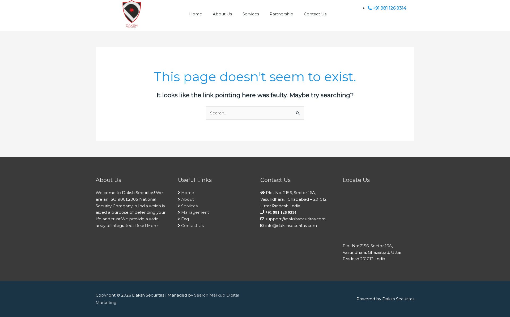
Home (195, 13)
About (187, 199)
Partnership (281, 13)
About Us (222, 13)
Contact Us (315, 13)
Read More (146, 225)
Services (251, 13)
